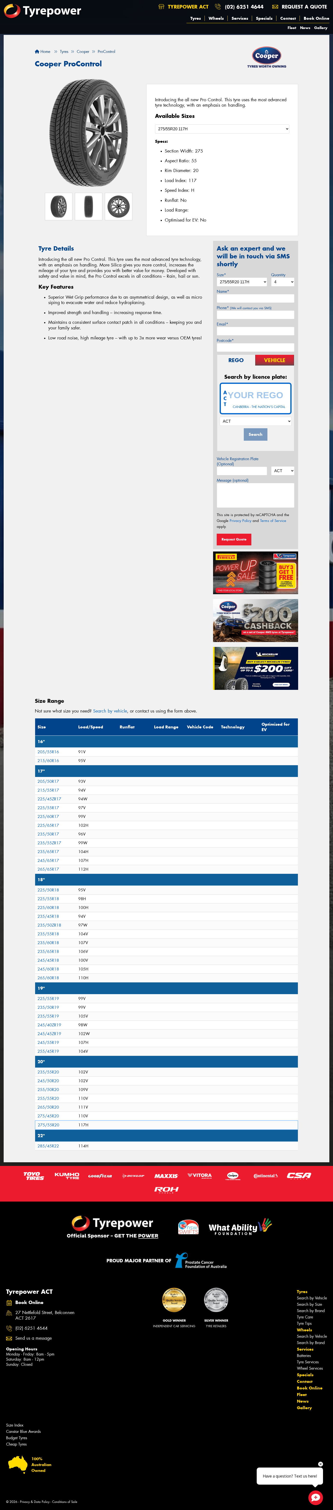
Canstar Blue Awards (23, 1431)
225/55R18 (48, 898)
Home (44, 51)
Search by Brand (311, 1310)
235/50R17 (48, 834)
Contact (288, 18)
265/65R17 (48, 869)
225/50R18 (48, 890)
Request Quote (234, 539)
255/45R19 (48, 1051)
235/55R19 (48, 1016)
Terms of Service (273, 520)
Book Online (316, 18)
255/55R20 (48, 1098)
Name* (223, 291)
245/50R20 (48, 1080)
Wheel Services (310, 1368)
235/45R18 (48, 916)
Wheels (216, 18)
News (305, 27)
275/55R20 (48, 1125)
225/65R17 (48, 825)
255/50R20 (48, 1089)
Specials (264, 18)
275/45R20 (48, 1116)
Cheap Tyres (16, 1444)
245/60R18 (48, 969)
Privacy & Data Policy (34, 1502)
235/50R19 (48, 1007)
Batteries (304, 1355)
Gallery (320, 27)
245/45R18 (48, 960)
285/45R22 (48, 1146)
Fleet (292, 27)
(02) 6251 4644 (244, 7)
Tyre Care (305, 1317)
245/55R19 (48, 1042)
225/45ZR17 (49, 799)
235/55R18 (48, 934)
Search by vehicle (110, 711)
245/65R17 (48, 860)
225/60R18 (48, 907)
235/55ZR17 (49, 843)
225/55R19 (48, 998)
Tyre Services (308, 1362)
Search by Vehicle (312, 1298)
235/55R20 (48, 1072)
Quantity (278, 274)
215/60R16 (48, 760)
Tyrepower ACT (187, 7)
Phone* (244, 307)
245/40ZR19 (49, 1025)
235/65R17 (48, 851)
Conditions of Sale (64, 1502)
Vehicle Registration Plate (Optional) (237, 461)
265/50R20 (48, 1107)
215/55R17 (48, 790)
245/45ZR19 (49, 1033)
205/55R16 (48, 752)
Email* (222, 324)
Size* (221, 274)
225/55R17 (48, 807)
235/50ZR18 (49, 925)
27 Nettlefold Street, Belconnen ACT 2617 (45, 1315)
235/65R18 (48, 951)
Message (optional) (233, 480)
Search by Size (309, 1304)
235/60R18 (48, 942)
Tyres (195, 18)
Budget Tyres (16, 1437)
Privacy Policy (240, 520)
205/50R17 (48, 781)
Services (240, 18)
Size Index (14, 1425)
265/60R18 (48, 977)
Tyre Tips (304, 1323)
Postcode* (225, 340)
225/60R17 (48, 816)
